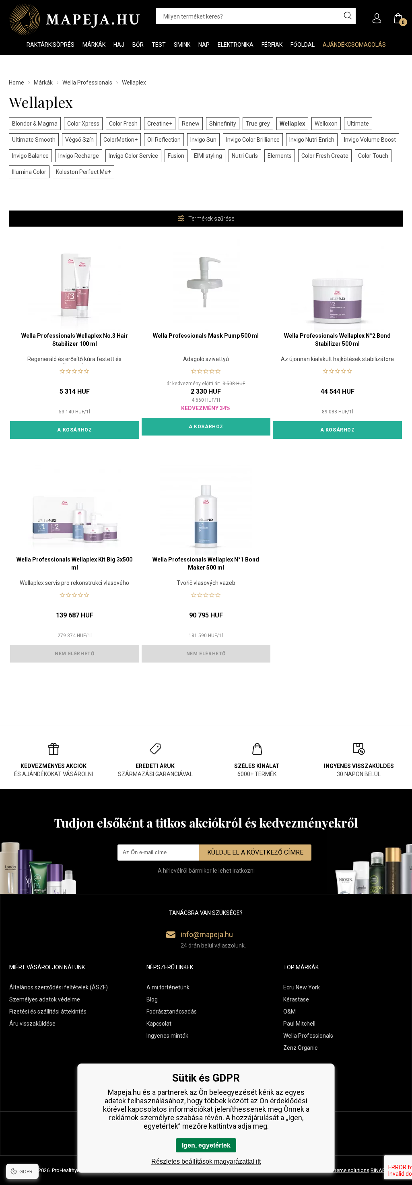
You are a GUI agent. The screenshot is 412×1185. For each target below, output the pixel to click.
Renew (191, 123)
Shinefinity (222, 123)
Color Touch (373, 156)
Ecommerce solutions (344, 1170)
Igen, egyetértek (206, 1145)
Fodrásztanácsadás (171, 1011)
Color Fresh (123, 123)
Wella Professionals (87, 82)
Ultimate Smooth (34, 139)
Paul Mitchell (299, 1023)
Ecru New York (301, 987)
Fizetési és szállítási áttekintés (48, 1011)
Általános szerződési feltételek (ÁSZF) (58, 987)
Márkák (43, 82)
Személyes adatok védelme (44, 999)
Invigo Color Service (133, 156)
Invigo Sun (203, 139)
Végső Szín (79, 139)
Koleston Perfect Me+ (83, 172)
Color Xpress (83, 123)
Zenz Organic (300, 1048)
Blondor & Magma (35, 123)
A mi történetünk (168, 987)
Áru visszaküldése (32, 1023)
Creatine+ (159, 123)
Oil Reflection (164, 139)
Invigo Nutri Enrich (311, 139)
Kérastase (296, 999)
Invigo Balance (30, 156)
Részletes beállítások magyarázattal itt (206, 1161)
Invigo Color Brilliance (253, 139)
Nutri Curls (245, 156)
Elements (280, 156)
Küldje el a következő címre (255, 852)
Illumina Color (29, 172)
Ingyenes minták (167, 1035)
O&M (289, 1011)
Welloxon (326, 123)
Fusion (176, 156)
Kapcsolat (158, 1023)
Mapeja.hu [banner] (74, 19)
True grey (258, 123)
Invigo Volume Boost (370, 139)
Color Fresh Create (324, 156)
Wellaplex (292, 123)
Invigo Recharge (78, 156)
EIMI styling (208, 156)
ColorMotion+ (120, 139)
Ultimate (358, 123)
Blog (152, 999)
